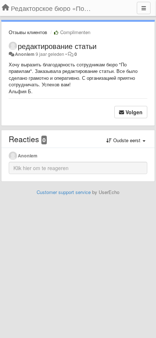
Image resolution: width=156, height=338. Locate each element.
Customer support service (64, 192)
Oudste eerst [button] (127, 140)
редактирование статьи (57, 46)
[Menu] (144, 8)
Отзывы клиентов (28, 32)
